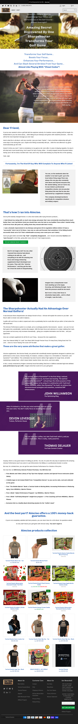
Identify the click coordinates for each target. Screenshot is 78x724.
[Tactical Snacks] (6, 10)
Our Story (49, 684)
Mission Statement (52, 696)
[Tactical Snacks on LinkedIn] (16, 5)
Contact (34, 684)
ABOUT (13, 10)
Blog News (50, 687)
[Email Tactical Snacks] (19, 5)
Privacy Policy (36, 698)
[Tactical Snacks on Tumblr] (11, 5)
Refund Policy (36, 702)
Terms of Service (51, 693)
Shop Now (47, 2)
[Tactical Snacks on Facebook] (5, 5)
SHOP (18, 10)
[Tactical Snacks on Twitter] (3, 5)
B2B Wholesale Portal (24, 696)
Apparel (20, 693)
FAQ (33, 687)
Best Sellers (21, 684)
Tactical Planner (22, 690)
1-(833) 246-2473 (26, 5)
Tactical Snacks (10, 717)
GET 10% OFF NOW (68, 707)
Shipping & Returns (37, 690)
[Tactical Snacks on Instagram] (13, 5)
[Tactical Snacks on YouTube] (8, 5)
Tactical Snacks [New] (24, 687)
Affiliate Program (22, 700)
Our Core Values (51, 690)
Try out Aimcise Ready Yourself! (16, 242)
